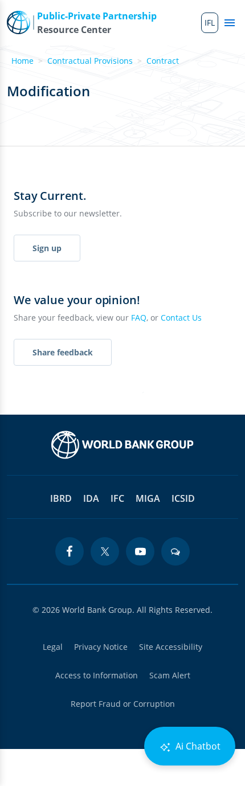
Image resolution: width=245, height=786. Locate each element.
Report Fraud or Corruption (123, 703)
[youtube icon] (140, 551)
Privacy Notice (101, 646)
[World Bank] (122, 445)
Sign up (47, 248)
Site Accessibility (170, 646)
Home (22, 60)
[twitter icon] (105, 551)
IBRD (61, 498)
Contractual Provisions (90, 60)
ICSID (183, 498)
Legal (53, 646)
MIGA (148, 498)
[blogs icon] (175, 551)
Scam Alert (169, 675)
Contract (162, 60)
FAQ (138, 317)
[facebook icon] (69, 551)
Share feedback (62, 352)
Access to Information (96, 675)
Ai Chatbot (196, 746)
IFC (117, 498)
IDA (91, 498)
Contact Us (181, 317)
